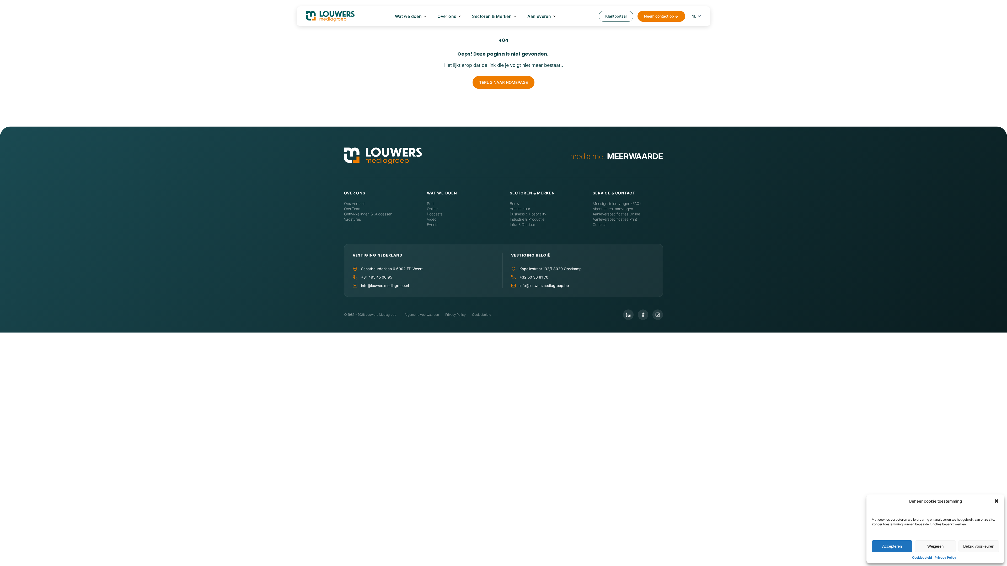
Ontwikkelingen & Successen (368, 214)
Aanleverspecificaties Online (616, 214)
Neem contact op (659, 16)
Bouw (514, 203)
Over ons (446, 16)
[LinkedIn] (628, 314)
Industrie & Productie (527, 219)
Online (432, 208)
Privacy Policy (945, 557)
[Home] (383, 156)
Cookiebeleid (922, 557)
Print (431, 203)
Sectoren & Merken (492, 16)
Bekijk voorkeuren (978, 546)
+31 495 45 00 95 (376, 277)
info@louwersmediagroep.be (544, 285)
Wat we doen (408, 16)
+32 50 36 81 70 (533, 277)
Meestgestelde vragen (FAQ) (617, 203)
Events (432, 224)
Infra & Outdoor (522, 224)
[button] (996, 501)
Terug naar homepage (503, 82)
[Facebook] (643, 314)
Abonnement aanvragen (613, 208)
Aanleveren (539, 16)
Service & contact (614, 193)
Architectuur (520, 208)
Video (431, 219)
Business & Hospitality (528, 214)
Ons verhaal (354, 203)
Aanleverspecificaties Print (615, 219)
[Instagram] (657, 314)
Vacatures (352, 219)
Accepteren (892, 546)
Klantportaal (616, 16)
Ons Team (352, 208)
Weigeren (935, 546)
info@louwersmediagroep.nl (385, 285)
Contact (599, 224)
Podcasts (434, 214)
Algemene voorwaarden (422, 315)
